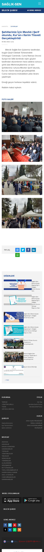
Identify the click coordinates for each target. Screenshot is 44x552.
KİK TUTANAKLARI (7, 468)
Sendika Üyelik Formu (35, 404)
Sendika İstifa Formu (35, 407)
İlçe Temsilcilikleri (7, 425)
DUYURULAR (14, 26)
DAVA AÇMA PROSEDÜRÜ (34, 421)
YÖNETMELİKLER (7, 454)
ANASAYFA (5, 26)
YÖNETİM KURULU (7, 404)
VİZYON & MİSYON (8, 409)
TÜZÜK (4, 407)
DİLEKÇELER (38, 428)
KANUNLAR (5, 444)
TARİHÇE (4, 402)
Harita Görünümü (7, 423)
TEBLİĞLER (5, 456)
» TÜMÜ (7, 380)
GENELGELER (6, 458)
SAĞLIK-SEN (11, 4)
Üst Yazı (39, 402)
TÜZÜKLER (5, 451)
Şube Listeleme (7, 428)
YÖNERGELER (6, 461)
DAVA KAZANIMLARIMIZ (34, 425)
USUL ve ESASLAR (7, 475)
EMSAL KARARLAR (36, 423)
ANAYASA (5, 442)
